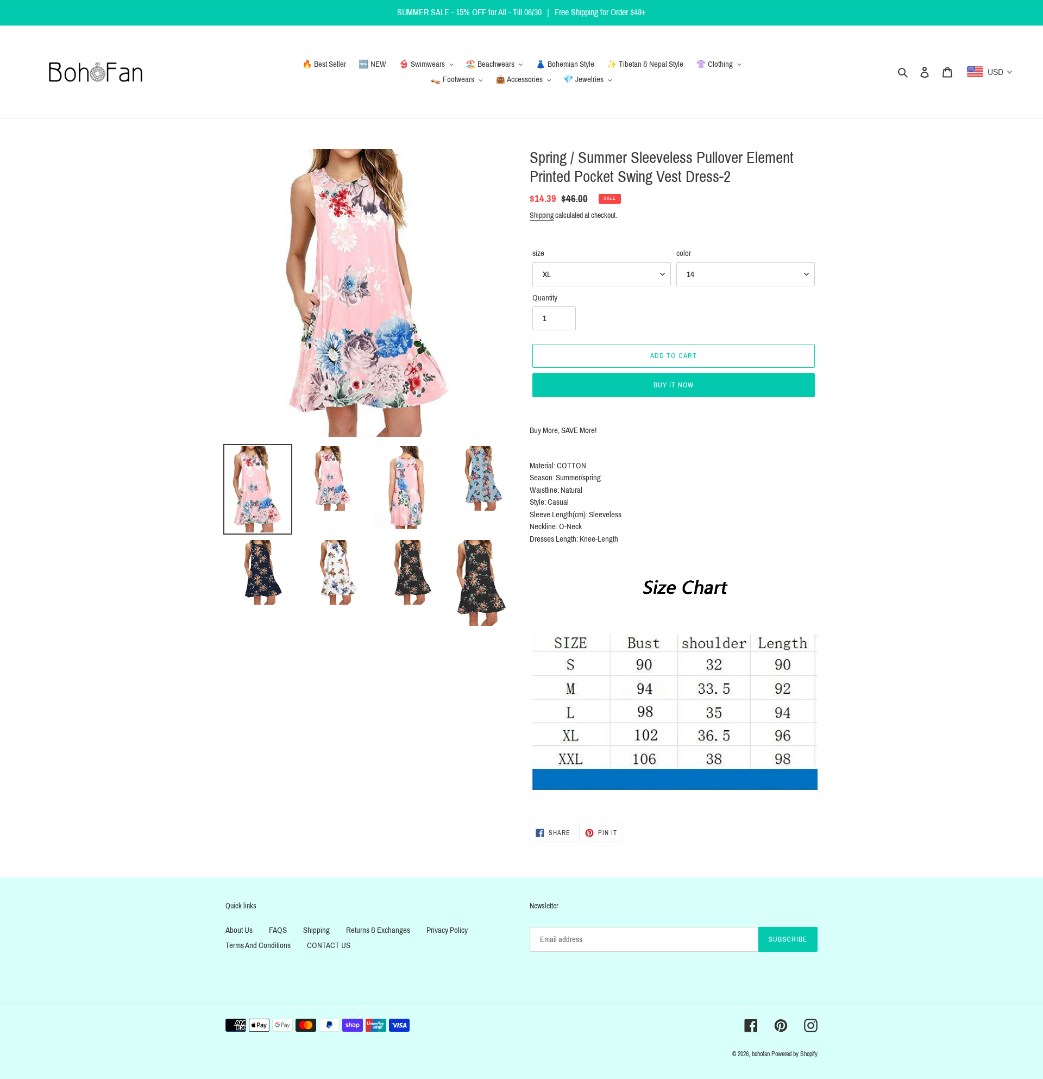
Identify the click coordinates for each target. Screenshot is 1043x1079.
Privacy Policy (447, 930)
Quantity (544, 297)
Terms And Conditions (258, 945)
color (683, 253)
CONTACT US (328, 945)
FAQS (278, 930)
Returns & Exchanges (378, 930)
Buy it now (674, 385)
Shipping (542, 215)
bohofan (761, 1054)
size (538, 253)
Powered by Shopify (794, 1054)
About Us (239, 930)
